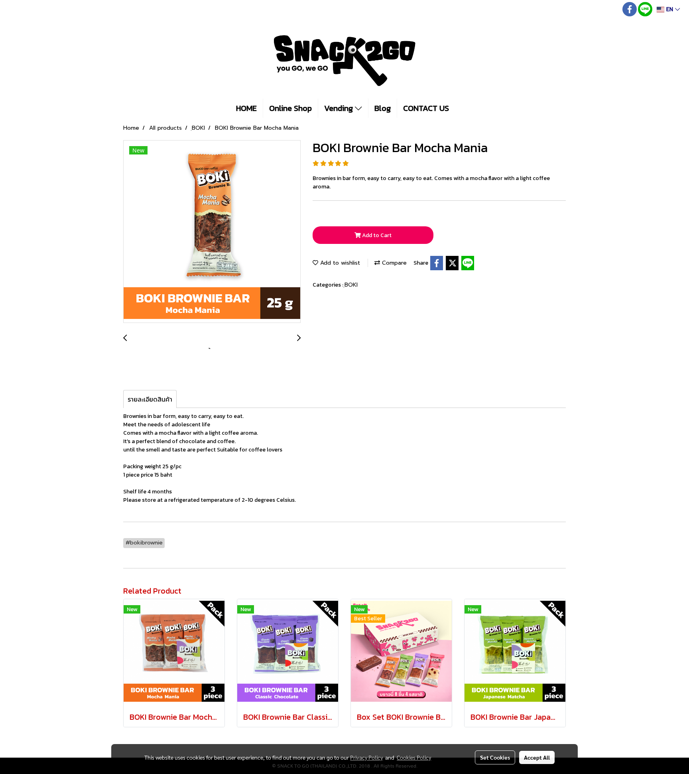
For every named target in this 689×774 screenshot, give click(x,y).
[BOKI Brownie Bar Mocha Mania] (212, 232)
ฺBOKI (351, 285)
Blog (382, 108)
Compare (393, 263)
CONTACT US (426, 108)
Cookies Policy (414, 757)
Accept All (537, 757)
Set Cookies (495, 757)
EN (669, 9)
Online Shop (290, 108)
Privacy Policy (366, 757)
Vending (339, 108)
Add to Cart (376, 235)
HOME (246, 108)
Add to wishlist (339, 263)
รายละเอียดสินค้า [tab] (150, 399)
